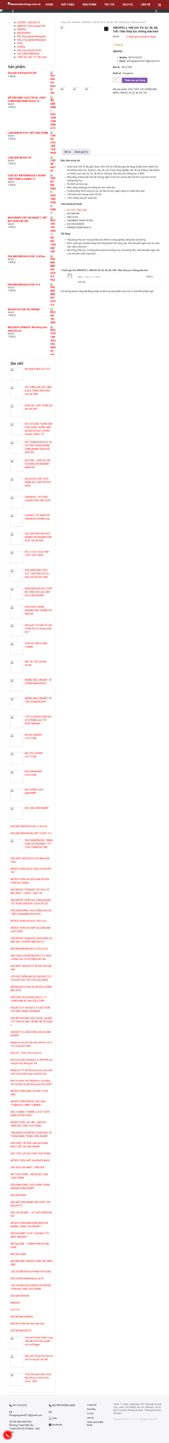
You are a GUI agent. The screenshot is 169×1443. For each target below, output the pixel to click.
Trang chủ (65, 22)
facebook (56, 1424)
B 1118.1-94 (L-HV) (77, 210)
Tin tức (90, 1413)
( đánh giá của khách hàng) (141, 36)
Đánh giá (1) (81, 152)
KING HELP (134, 1419)
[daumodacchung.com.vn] (24, 4)
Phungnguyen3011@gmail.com (25, 1415)
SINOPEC (76, 22)
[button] (12, 11)
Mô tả (68, 152)
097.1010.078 (19, 1405)
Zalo (54, 1418)
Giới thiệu (91, 1409)
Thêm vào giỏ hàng (134, 80)
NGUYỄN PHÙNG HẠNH (63, 1405)
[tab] (67, 152)
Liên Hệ (90, 1418)
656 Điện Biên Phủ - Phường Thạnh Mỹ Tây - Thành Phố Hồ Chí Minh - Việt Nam (24, 1426)
